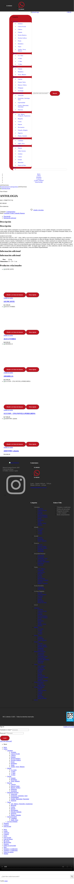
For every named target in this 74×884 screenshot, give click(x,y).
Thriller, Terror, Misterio (42, 524)
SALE (36, 605)
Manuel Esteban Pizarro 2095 (11, 467)
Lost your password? (6, 741)
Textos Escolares (39, 585)
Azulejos (40, 596)
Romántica (41, 520)
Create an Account (68, 726)
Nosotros (6, 823)
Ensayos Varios (42, 546)
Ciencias (40, 545)
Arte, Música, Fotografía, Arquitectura (41, 570)
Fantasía (40, 513)
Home (2, 187)
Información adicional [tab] (10, 251)
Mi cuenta (6, 840)
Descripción (7, 216)
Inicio (5, 747)
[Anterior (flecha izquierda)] (3, 441)
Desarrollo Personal (39, 553)
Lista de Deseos (8, 839)
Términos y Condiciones (11, 849)
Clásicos (40, 512)
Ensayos (36, 543)
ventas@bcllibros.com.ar (38, 487)
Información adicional (10, 218)
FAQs (5, 836)
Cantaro (40, 598)
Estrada (40, 599)
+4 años (40, 530)
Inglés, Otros (41, 589)
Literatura (6, 187)
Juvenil (36, 536)
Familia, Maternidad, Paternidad (43, 562)
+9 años (40, 533)
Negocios (40, 582)
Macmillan (41, 601)
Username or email (6, 730)
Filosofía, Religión (43, 580)
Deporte (40, 577)
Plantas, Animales (43, 583)
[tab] (39, 216)
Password (3, 733)
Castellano (41, 587)
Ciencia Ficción (42, 510)
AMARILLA (8, 376)
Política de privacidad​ (10, 845)
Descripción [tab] (5, 222)
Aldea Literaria (42, 594)
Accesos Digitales (39, 591)
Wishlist (6, 853)
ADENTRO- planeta (11, 451)
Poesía (39, 518)
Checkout (6, 832)
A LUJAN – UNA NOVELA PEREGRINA (19, 413)
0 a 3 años (40, 529)
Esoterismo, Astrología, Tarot (42, 557)
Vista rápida (32, 295)
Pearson (40, 593)
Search (55, 93)
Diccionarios (41, 578)
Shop (5, 847)
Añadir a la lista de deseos (15, 295)
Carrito (6, 831)
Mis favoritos (7, 842)
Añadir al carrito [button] (8, 298)
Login (5, 738)
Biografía (40, 573)
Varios (36, 567)
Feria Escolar (7, 826)
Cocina (40, 575)
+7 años (40, 532)
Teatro (39, 521)
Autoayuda (41, 555)
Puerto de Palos (42, 602)
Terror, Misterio (42, 541)
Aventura (40, 509)
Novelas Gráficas (43, 517)
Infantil (36, 527)
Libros (5, 749)
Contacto (6, 825)
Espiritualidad (42, 560)
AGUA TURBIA (10, 339)
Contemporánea (13, 187)
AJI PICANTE (9, 301)
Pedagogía (41, 549)
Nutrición (40, 565)
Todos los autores (9, 852)
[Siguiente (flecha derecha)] (71, 441)
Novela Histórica (42, 515)
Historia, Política (42, 548)
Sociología (41, 551)
